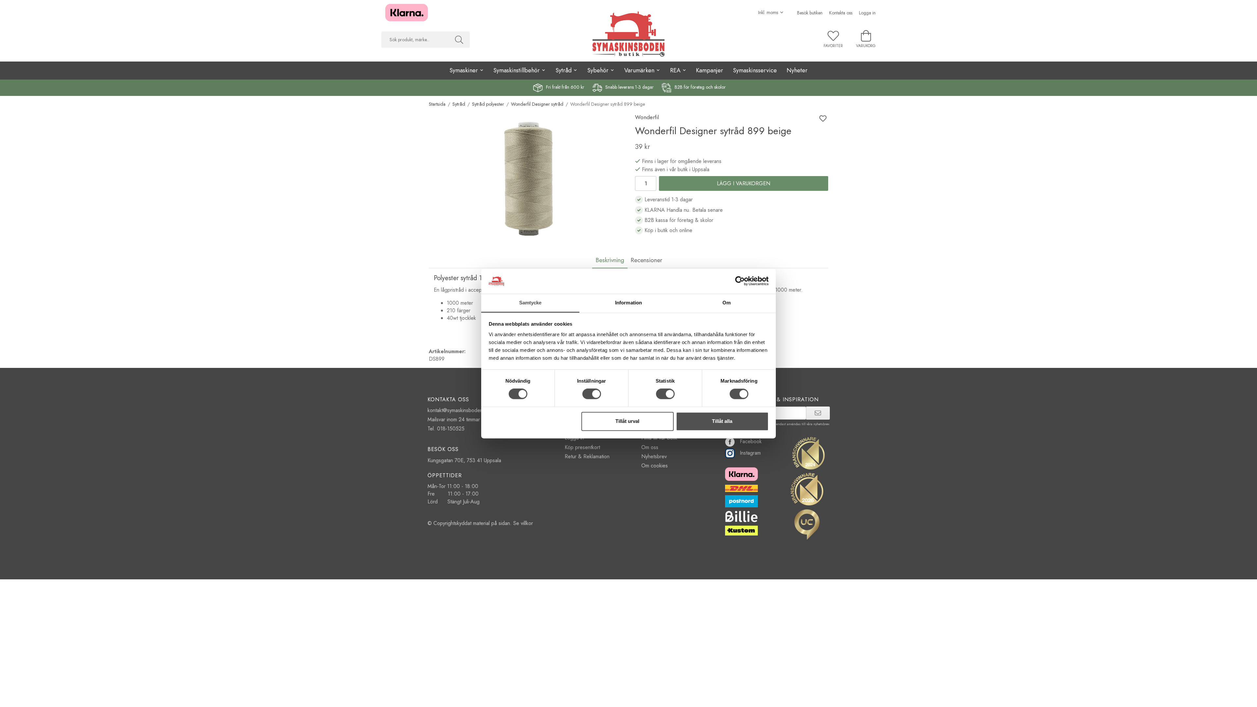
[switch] (591, 394)
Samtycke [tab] (530, 302)
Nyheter (797, 70)
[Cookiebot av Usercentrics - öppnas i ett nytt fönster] (740, 281)
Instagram (750, 453)
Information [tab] (628, 302)
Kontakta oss (840, 12)
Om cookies (654, 465)
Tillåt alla (722, 421)
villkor (527, 523)
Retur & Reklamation (587, 456)
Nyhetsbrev (654, 456)
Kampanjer (709, 70)
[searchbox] (414, 39)
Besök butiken (810, 12)
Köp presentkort (582, 447)
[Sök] (459, 39)
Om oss (649, 447)
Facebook (751, 441)
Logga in (867, 12)
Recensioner (646, 259)
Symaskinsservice (755, 70)
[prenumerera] (817, 413)
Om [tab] (726, 302)
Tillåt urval (627, 421)
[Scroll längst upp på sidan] (5, 698)
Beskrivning (609, 259)
